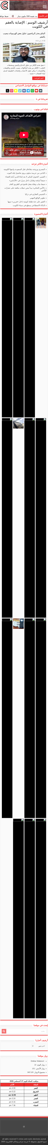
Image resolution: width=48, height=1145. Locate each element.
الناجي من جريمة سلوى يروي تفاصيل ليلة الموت (26, 173)
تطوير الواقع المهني (37, 198)
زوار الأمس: (40, 1068)
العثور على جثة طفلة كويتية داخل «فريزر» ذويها (26, 202)
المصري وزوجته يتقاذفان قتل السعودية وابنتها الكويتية (24, 169)
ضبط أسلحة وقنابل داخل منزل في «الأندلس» (27, 180)
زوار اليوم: (40, 1065)
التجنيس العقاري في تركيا (35, 194)
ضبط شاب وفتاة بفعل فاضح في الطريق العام (27, 184)
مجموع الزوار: (39, 1072)
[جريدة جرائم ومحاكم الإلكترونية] (24, 5)
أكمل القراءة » (38, 78)
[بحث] (4, 1031)
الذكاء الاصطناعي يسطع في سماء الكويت (29, 205)
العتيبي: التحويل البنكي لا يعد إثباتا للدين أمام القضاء (25, 177)
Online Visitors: (37, 1061)
